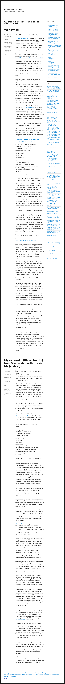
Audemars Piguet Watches (53, 24)
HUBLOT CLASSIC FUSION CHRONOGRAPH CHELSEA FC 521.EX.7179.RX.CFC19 (53, 128)
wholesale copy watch (30, 308)
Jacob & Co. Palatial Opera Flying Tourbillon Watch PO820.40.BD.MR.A (52, 187)
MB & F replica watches (52, 51)
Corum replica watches (52, 34)
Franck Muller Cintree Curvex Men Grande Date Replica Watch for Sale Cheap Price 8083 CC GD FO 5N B (53, 117)
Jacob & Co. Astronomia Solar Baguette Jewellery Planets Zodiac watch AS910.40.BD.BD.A (53, 151)
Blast (31, 375)
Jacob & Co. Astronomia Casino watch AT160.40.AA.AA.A (53, 132)
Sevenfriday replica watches (54, 69)
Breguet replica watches (53, 28)
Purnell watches (51, 62)
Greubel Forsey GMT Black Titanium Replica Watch (52, 125)
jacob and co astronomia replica (29, 673)
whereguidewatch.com (10, 676)
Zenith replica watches (52, 77)
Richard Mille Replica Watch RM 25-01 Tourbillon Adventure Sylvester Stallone (53, 228)
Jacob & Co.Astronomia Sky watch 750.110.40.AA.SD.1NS (52, 147)
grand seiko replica (43, 673)
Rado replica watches (52, 63)
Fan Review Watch (13, 9)
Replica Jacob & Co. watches (53, 66)
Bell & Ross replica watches (53, 25)
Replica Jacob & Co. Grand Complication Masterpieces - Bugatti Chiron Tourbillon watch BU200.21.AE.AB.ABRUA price (53, 212)
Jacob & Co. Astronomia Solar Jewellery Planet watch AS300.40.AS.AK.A (53, 155)
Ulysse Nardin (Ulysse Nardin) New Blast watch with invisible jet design (23, 363)
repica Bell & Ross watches (53, 65)
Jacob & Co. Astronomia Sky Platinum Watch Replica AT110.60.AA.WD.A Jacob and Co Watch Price (53, 143)
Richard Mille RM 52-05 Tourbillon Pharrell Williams (52, 239)
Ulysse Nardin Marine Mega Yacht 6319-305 (52, 253)
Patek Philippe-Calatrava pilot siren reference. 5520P (29, 58)
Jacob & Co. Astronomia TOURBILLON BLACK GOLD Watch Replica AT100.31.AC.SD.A (52, 160)
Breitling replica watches (53, 29)
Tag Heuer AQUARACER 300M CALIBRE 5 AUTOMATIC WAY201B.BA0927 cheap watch (53, 243)
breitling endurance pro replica (12, 673)
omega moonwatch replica (11, 674)
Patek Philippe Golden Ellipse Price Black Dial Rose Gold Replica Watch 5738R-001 (53, 208)
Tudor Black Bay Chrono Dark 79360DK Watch (53, 246)
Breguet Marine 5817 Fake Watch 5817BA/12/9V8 (52, 101)
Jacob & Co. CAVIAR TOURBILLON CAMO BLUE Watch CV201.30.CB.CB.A (52, 167)
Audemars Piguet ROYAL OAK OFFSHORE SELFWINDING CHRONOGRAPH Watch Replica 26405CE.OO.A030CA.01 (53, 97)
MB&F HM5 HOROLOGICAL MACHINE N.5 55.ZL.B (52, 201)
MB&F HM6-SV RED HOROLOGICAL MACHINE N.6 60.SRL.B (53, 204)
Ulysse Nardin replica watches (54, 74)
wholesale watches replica (22, 415)
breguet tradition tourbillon (40, 674)
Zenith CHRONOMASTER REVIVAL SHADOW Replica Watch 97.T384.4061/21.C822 (52, 259)
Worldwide (11, 29)
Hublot (49, 47)
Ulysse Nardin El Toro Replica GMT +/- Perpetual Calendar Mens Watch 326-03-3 (53, 250)
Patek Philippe (51, 58)
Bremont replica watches (53, 30)
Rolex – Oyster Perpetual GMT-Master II (25, 240)
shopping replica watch (28, 107)
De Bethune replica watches (53, 35)
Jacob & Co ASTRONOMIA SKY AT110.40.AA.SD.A (53, 195)
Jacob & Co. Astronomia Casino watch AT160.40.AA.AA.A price (53, 135)
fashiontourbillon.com (54, 673)
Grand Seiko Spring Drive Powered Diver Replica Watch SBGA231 (53, 121)
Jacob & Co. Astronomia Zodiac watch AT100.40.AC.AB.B (53, 164)
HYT (49, 49)
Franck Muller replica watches (54, 37)
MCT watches (50, 53)
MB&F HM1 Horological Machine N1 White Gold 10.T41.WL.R (53, 198)
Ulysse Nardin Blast (20, 524)
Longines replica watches (53, 50)
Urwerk (49, 75)
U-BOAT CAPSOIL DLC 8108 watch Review (7, 53)
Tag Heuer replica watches (53, 70)
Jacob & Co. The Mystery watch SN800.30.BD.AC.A (8, 389)
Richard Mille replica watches (54, 67)
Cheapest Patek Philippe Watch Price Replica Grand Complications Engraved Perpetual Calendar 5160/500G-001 (53, 108)
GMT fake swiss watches (21, 38)
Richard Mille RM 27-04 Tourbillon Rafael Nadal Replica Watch (53, 236)
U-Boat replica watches (52, 73)
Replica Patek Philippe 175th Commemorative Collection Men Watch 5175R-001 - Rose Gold (53, 217)
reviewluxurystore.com (53, 674)
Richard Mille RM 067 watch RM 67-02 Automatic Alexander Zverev (53, 232)
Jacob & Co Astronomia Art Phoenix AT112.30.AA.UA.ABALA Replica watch (53, 191)
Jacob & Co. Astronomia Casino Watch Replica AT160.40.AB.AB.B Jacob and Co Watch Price (53, 139)
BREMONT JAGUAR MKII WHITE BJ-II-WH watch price (53, 104)
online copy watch (20, 619)
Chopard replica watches (53, 33)
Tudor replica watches (52, 71)
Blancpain (50, 26)
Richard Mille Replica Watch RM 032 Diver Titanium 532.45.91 (53, 225)
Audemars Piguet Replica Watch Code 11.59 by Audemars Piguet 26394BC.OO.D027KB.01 (53, 87)
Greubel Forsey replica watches (54, 45)
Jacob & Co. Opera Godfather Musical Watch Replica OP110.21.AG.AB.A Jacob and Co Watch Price (53, 183)
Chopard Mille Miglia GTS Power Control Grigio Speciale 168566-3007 (53, 113)
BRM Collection (51, 31)
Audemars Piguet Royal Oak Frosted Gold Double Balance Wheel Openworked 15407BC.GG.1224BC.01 (53, 91)
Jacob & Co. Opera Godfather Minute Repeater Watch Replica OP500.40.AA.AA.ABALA (53, 171)
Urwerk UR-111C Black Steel (52, 255)
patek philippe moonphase (25, 674)
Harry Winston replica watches (54, 46)
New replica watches (52, 54)
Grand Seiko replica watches (54, 43)
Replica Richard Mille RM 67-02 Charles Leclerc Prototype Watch (53, 221)
